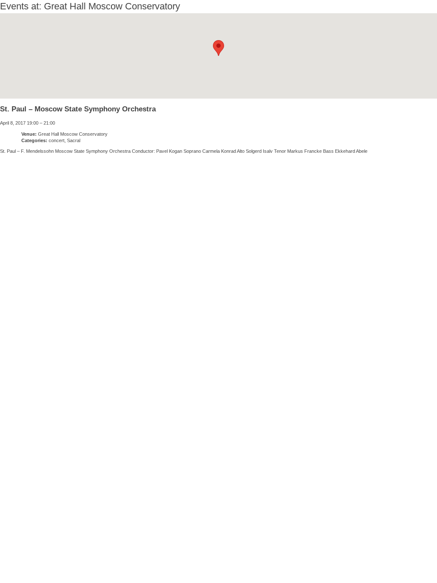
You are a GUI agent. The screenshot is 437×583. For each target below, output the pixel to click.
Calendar (90, 557)
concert (56, 140)
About (143, 557)
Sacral (73, 140)
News (37, 557)
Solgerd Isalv (352, 553)
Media (258, 557)
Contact (308, 557)
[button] (218, 48)
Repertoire (200, 557)
